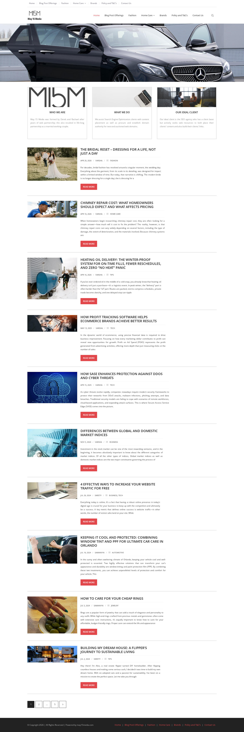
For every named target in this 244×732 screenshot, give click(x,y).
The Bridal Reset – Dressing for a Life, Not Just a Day (118, 151)
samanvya (99, 552)
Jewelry (114, 605)
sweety (98, 495)
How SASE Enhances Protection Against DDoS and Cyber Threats (122, 376)
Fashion (65, 3)
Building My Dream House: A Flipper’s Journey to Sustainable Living (114, 650)
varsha (98, 160)
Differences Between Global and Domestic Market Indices (119, 433)
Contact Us (126, 3)
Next (62, 704)
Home (32, 3)
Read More (37, 133)
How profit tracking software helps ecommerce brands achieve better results (119, 319)
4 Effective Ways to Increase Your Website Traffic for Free (118, 486)
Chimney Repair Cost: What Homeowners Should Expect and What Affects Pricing (117, 204)
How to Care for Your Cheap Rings (112, 598)
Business (114, 442)
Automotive (118, 552)
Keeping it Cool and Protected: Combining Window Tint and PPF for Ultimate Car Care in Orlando (122, 541)
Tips (112, 274)
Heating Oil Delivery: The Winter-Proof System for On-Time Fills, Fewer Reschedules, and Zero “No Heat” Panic (121, 263)
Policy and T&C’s (109, 3)
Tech (112, 328)
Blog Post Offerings (48, 3)
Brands (93, 3)
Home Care (78, 3)
